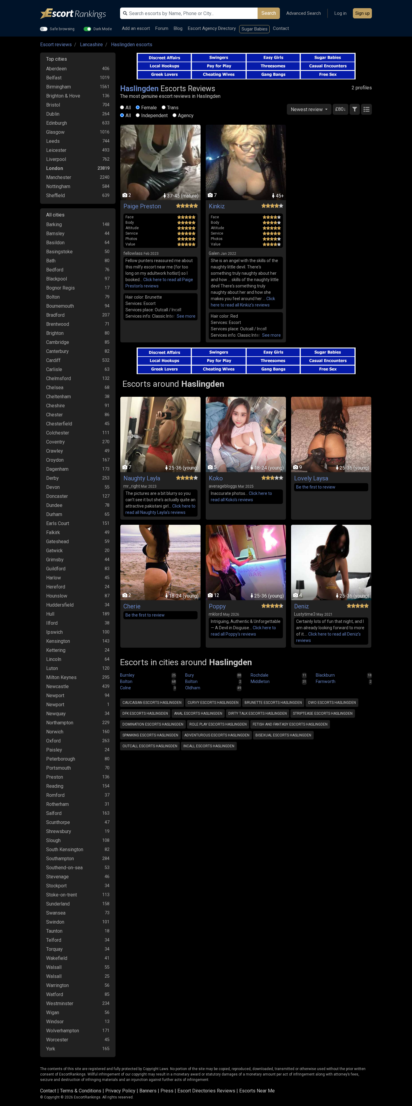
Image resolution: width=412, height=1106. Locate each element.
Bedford (54, 270)
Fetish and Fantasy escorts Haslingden (290, 724)
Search (268, 13)
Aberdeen (56, 69)
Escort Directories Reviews (206, 1091)
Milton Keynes (61, 677)
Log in (340, 13)
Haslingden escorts (131, 44)
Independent (154, 115)
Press (166, 1091)
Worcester (57, 1040)
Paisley (54, 750)
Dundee (54, 505)
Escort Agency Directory (212, 28)
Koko (216, 478)
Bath (50, 261)
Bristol (53, 105)
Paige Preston (142, 206)
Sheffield (55, 195)
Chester (54, 415)
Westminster (59, 1003)
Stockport (56, 886)
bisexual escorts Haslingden (283, 735)
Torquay (54, 949)
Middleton (260, 681)
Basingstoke (59, 252)
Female (149, 108)
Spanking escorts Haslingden (150, 735)
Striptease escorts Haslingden (323, 713)
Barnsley (55, 233)
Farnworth (325, 681)
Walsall (54, 967)
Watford (54, 994)
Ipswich (54, 632)
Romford (55, 795)
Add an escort (136, 28)
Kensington (58, 641)
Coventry (55, 442)
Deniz (301, 606)
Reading (54, 786)
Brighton (55, 333)
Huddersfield (60, 605)
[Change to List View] (366, 109)
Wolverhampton (62, 1031)
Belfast (54, 78)
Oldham (192, 687)
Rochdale (259, 675)
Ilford (52, 623)
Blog (178, 28)
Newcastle (57, 686)
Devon (53, 487)
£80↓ (340, 109)
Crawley (54, 451)
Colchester (57, 433)
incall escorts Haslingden (208, 746)
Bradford (55, 315)
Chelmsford (58, 378)
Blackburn (325, 675)
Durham (54, 514)
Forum (161, 28)
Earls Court (57, 523)
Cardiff (53, 360)
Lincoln (53, 659)
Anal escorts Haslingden (198, 713)
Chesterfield (59, 424)
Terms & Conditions (80, 1091)
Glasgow (55, 132)
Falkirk (53, 532)
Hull (50, 614)
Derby (52, 478)
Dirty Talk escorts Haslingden (257, 713)
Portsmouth (58, 768)
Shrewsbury (58, 831)
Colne (125, 687)
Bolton (53, 297)
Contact (281, 28)
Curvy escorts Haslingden (213, 702)
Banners (148, 1091)
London (54, 168)
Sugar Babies (255, 29)
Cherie (132, 606)
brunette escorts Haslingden (273, 702)
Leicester (56, 150)
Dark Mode (102, 29)
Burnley (127, 675)
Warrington (57, 985)
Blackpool (56, 279)
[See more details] (186, 316)
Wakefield (56, 958)
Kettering (55, 650)
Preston (54, 777)
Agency (186, 115)
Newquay (56, 713)
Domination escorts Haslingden (152, 724)
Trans (173, 108)
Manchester (58, 177)
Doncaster (57, 496)
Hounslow (56, 596)
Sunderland (58, 904)
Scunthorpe (58, 822)
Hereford (55, 587)
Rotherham (57, 804)
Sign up (362, 13)
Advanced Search (303, 13)
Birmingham (58, 87)
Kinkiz (217, 206)
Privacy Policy (120, 1091)
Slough (53, 840)
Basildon (55, 242)
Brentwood (57, 324)
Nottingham (58, 186)
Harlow (53, 578)
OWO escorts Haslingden (332, 702)
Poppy (217, 606)
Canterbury (57, 351)
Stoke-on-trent (61, 895)
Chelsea (54, 387)
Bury (189, 675)
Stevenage (57, 877)
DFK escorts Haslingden (145, 713)
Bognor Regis (60, 288)
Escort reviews (56, 44)
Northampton (59, 723)
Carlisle (54, 369)
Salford (54, 813)
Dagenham (57, 469)
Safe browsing (62, 29)
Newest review (307, 109)
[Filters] (355, 109)
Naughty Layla (141, 478)
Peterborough (60, 759)
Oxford (53, 741)
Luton (52, 668)
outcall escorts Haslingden (149, 746)
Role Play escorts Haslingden (218, 724)
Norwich (54, 732)
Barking (54, 224)
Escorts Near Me (257, 1091)
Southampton (60, 858)
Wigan (52, 1012)
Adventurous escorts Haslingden (216, 735)
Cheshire (55, 406)
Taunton (54, 931)
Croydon (55, 460)
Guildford (55, 569)
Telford (53, 940)
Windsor (55, 1021)
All (128, 108)
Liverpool (56, 159)
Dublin (52, 114)
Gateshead (57, 541)
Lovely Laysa (311, 478)
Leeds (53, 141)
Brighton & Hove (63, 96)
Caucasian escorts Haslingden (152, 702)
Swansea (55, 913)
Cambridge (57, 342)
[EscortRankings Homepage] (78, 13)
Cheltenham (58, 396)
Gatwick (54, 550)
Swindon (55, 922)
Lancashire (91, 44)
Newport (55, 695)
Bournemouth (60, 306)
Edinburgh (56, 123)
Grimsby (55, 560)
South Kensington (64, 849)
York (50, 1049)
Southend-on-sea (64, 867)
